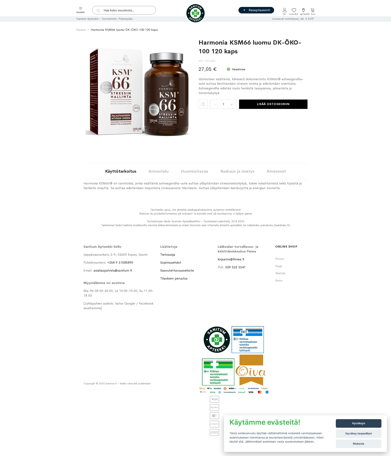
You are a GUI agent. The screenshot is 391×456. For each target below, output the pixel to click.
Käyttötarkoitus (120, 171)
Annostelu (158, 171)
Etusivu (81, 30)
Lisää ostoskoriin (273, 104)
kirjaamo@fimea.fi (231, 259)
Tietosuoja (167, 254)
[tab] (120, 171)
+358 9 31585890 (120, 262)
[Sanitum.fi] (195, 13)
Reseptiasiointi (259, 10)
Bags (278, 266)
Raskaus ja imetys (237, 171)
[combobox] (124, 10)
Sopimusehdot (170, 262)
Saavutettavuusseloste (177, 270)
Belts (278, 280)
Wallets (280, 273)
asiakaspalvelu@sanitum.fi (112, 270)
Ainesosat (276, 171)
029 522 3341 (235, 267)
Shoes (279, 259)
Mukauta (358, 443)
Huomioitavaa (194, 171)
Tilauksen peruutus (174, 278)
